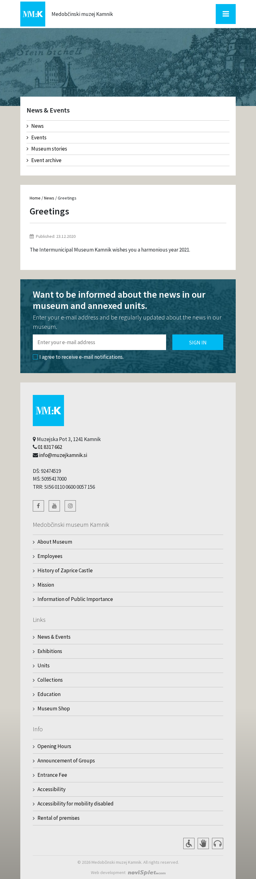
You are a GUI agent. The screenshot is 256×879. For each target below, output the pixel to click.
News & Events (54, 636)
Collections (50, 679)
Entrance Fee (52, 774)
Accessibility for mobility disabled (75, 803)
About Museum (54, 541)
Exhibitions (49, 651)
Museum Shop (53, 708)
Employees (49, 556)
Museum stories (49, 148)
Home (35, 198)
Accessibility (51, 789)
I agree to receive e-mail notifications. (81, 356)
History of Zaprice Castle (65, 570)
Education (49, 694)
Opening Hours (54, 746)
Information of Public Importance (75, 599)
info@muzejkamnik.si (63, 455)
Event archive (46, 160)
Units (43, 665)
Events (39, 137)
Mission (45, 584)
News (37, 125)
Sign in (198, 342)
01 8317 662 (50, 447)
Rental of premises (58, 817)
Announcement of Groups (66, 760)
